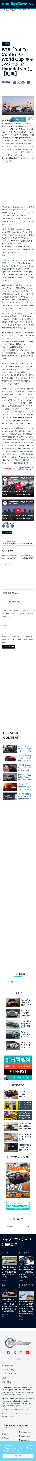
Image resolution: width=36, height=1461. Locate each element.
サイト (4, 625)
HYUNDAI (7, 532)
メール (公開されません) (11, 602)
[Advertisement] (18, 29)
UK (5, 1434)
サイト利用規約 (7, 1366)
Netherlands (25, 1436)
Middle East (25, 1432)
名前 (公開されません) (10, 593)
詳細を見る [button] (16, 1450)
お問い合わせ (6, 1382)
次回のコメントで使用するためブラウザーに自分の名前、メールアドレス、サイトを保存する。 (18, 639)
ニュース (6, 43)
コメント (6, 564)
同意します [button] (18, 1456)
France (6, 1438)
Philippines (25, 1440)
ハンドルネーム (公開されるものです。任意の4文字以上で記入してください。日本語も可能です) (18, 613)
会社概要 (5, 1378)
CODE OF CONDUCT (10, 1374)
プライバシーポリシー (10, 1370)
